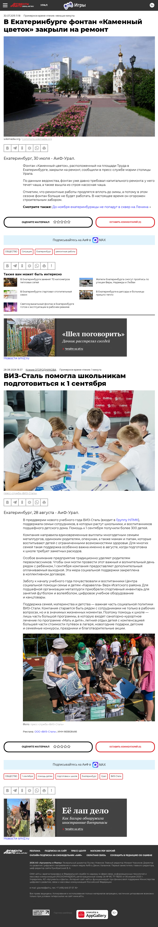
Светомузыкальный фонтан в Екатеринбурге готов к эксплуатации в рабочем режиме (47, 305)
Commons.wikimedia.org (37, 139)
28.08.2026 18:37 (13, 369)
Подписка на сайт (56, 851)
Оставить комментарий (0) (125, 222)
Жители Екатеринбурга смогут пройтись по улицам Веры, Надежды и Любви (122, 281)
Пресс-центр (78, 851)
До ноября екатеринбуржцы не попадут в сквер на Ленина (100, 207)
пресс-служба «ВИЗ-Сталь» (20, 493)
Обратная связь (96, 855)
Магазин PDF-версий (102, 851)
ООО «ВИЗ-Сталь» (45, 731)
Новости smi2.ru (16, 358)
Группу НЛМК (127, 520)
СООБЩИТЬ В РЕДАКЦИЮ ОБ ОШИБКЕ (131, 855)
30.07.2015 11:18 (12, 15)
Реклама (35, 851)
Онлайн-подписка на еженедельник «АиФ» (56, 855)
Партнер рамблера (63, 913)
